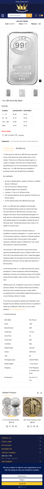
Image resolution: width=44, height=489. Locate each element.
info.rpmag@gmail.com (17, 309)
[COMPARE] (13, 426)
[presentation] (38, 393)
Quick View (16, 426)
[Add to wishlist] (10, 426)
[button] (40, 81)
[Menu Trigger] (2, 15)
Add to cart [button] (7, 426)
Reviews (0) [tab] (20, 148)
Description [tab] (8, 148)
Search (29, 15)
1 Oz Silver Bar (14, 141)
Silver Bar (35, 141)
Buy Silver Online (25, 141)
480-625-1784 (7, 456)
